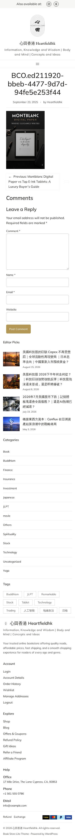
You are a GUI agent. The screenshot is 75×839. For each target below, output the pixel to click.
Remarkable (48, 594)
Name (10, 275)
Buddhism (9, 460)
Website (11, 309)
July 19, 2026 (29, 411)
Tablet (25, 602)
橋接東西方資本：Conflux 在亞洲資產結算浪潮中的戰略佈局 (47, 421)
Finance (8, 470)
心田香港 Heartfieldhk (37, 43)
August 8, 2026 (31, 389)
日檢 (65, 610)
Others (7, 525)
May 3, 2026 (29, 429)
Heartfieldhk (54, 102)
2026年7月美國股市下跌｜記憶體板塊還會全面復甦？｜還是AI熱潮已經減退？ (47, 401)
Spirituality (9, 534)
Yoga (6, 570)
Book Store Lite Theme (16, 833)
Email (10, 292)
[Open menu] (37, 64)
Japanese (9, 497)
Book (6, 451)
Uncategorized (12, 561)
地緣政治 (48, 610)
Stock (6, 543)
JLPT (6, 506)
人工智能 (29, 610)
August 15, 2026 (31, 367)
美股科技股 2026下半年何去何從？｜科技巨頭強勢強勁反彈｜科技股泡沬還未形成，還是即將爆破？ (47, 379)
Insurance (9, 479)
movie (6, 516)
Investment (10, 488)
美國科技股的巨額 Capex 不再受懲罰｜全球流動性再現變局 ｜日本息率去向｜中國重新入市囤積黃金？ (47, 357)
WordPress (51, 833)
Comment (13, 231)
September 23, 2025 (25, 102)
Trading (10, 610)
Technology (10, 552)
